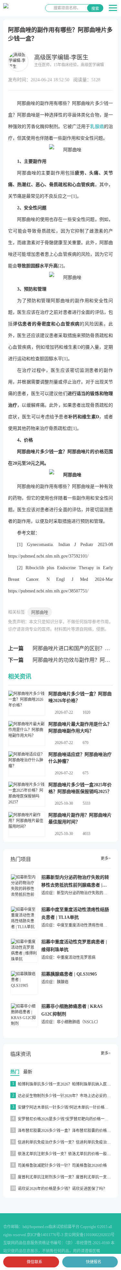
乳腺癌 (97, 126)
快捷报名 (93, 1262)
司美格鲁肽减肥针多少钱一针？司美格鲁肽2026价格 (62, 1165)
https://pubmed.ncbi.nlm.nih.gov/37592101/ (48, 556)
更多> (106, 858)
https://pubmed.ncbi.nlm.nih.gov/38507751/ (48, 591)
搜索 (95, 8)
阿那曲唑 (39, 612)
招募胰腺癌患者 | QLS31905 (69, 974)
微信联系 (34, 1262)
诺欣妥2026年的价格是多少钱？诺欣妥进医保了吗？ (62, 1188)
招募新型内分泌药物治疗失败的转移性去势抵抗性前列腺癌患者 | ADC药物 (75, 885)
